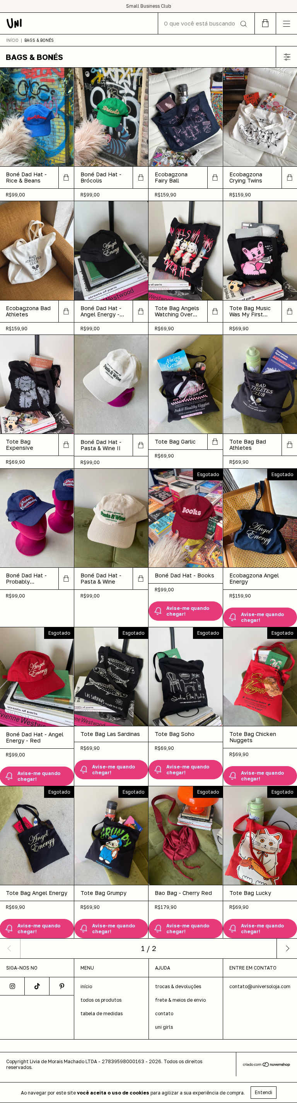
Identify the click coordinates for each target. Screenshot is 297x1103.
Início (12, 40)
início (86, 986)
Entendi (263, 1092)
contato (164, 1013)
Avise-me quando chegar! (187, 611)
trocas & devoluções (178, 986)
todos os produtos (100, 1000)
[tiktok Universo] (37, 986)
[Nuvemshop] (266, 1065)
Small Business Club (148, 6)
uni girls (164, 1027)
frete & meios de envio (180, 1000)
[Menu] (286, 23)
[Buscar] (243, 24)
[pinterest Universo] (62, 986)
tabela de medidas (101, 1013)
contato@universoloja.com (259, 986)
